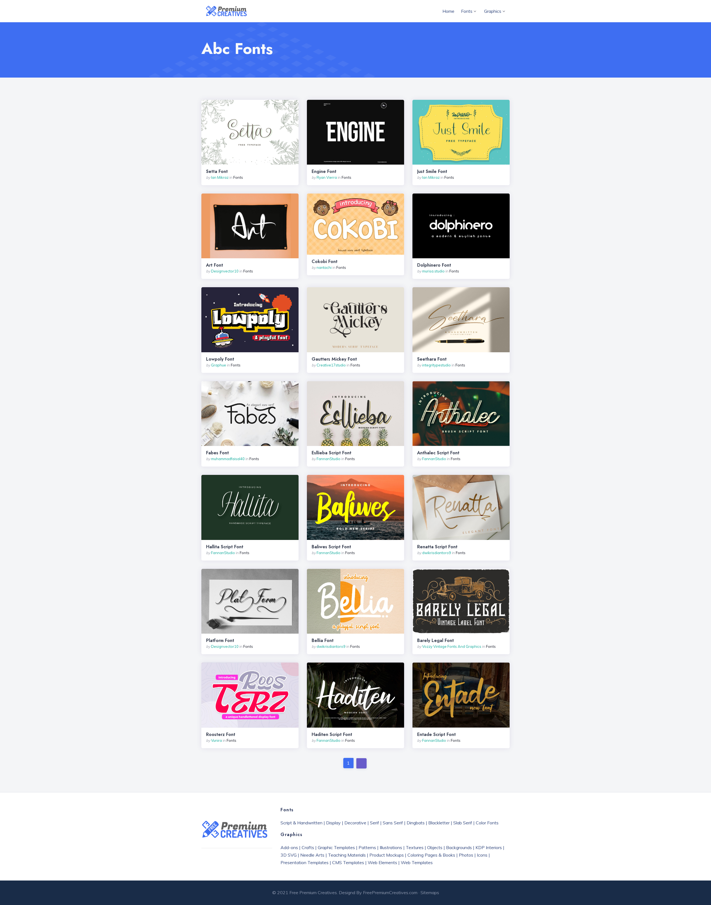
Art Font (214, 265)
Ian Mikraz (220, 177)
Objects (434, 847)
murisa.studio (433, 271)
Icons (482, 855)
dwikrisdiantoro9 (436, 553)
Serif (374, 822)
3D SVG (289, 855)
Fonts (466, 11)
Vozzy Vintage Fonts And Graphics (451, 646)
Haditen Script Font (332, 734)
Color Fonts (487, 822)
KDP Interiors (488, 847)
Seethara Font (432, 359)
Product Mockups (386, 855)
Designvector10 (225, 271)
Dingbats (416, 822)
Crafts (308, 847)
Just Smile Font (432, 171)
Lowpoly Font (220, 359)
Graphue (218, 365)
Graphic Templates (336, 847)
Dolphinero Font (434, 265)
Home (448, 11)
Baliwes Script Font (331, 547)
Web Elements (382, 862)
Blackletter (439, 822)
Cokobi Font (324, 261)
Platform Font (220, 640)
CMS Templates (348, 862)
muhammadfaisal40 (228, 459)
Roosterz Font (220, 734)
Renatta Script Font (437, 547)
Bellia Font (323, 640)
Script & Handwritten (301, 822)
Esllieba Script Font (331, 453)
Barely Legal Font (435, 640)
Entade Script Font (436, 734)
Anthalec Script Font (438, 453)
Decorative (355, 822)
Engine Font (324, 171)
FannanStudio (329, 459)
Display (333, 822)
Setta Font (217, 171)
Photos (466, 855)
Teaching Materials (347, 855)
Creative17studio (331, 365)
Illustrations (391, 847)
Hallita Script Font (224, 547)
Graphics (492, 11)
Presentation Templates (305, 862)
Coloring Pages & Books (431, 855)
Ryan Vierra (327, 177)
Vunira (216, 740)
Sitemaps (429, 892)
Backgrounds (459, 847)
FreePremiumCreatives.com (390, 892)
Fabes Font (217, 453)
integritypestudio (436, 365)
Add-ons (289, 847)
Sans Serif (393, 822)
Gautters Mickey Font (334, 359)
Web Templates (417, 862)
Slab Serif (462, 822)
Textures (415, 847)
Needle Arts (312, 855)
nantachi (324, 267)
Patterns (367, 847)
